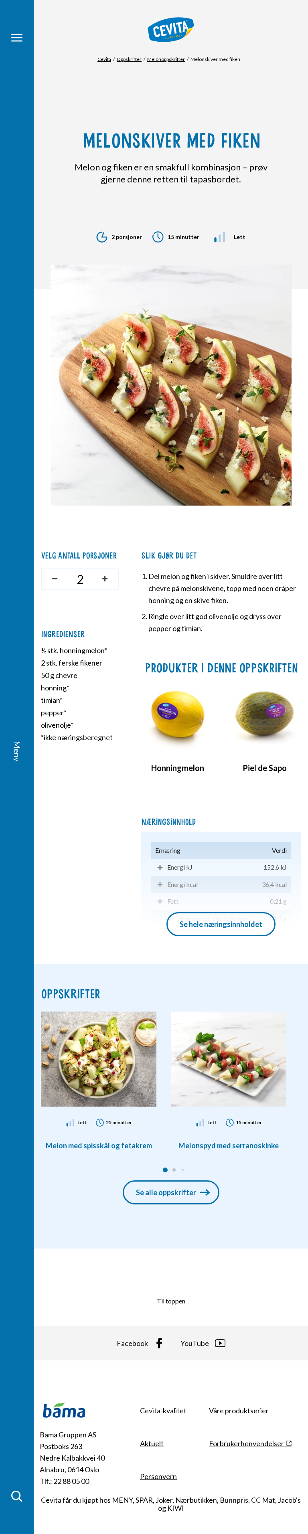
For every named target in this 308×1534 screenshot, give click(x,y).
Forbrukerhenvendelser (246, 1443)
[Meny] (16, 37)
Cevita (104, 59)
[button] (165, 1170)
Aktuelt (152, 1443)
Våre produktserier (239, 1410)
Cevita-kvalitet (163, 1410)
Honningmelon (177, 768)
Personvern (158, 1476)
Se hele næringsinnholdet (221, 924)
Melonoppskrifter (166, 59)
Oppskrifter (129, 59)
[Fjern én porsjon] (53, 579)
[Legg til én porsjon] (107, 579)
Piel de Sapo (265, 768)
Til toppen (171, 1301)
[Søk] (16, 1496)
